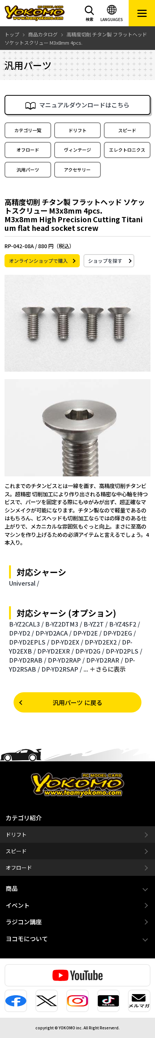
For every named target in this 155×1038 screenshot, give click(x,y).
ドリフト (77, 130)
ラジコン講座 (24, 921)
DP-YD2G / (89, 650)
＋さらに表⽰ (108, 668)
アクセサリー (77, 169)
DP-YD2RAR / (104, 659)
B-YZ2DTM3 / (63, 623)
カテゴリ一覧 (27, 130)
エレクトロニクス (127, 149)
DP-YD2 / (21, 632)
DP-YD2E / (87, 632)
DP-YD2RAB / (27, 659)
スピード (127, 130)
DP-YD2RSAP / (61, 668)
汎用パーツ (28, 169)
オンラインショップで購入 (38, 260)
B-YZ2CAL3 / (26, 623)
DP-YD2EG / (119, 632)
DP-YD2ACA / (53, 632)
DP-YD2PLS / (124, 650)
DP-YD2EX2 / (102, 641)
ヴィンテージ (77, 149)
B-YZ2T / (96, 623)
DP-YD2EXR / (55, 650)
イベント (18, 905)
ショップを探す (105, 260)
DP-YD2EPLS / (29, 641)
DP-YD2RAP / (66, 659)
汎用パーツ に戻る (77, 702)
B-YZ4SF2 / (124, 623)
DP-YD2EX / (67, 641)
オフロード (28, 149)
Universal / (24, 583)
